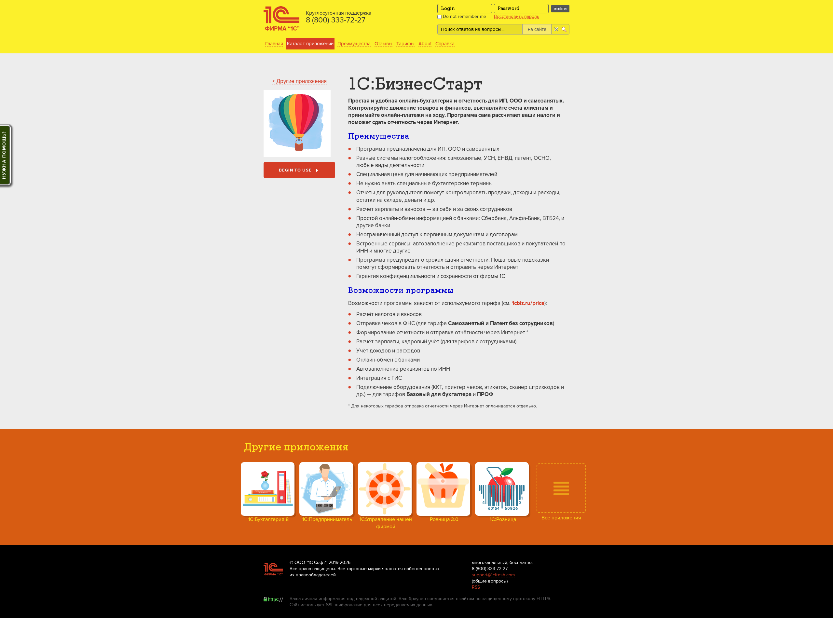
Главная (274, 44)
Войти (560, 9)
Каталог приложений (310, 44)
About (424, 44)
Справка (445, 44)
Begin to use (296, 170)
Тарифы (405, 44)
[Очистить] (556, 29)
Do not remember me (464, 16)
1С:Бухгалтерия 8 (268, 519)
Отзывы (383, 44)
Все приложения (561, 518)
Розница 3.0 (444, 519)
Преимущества (354, 44)
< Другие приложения (299, 81)
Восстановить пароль (516, 17)
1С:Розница (503, 519)
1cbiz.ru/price (528, 303)
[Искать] (564, 29)
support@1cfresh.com (493, 575)
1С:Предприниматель (327, 519)
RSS (476, 587)
